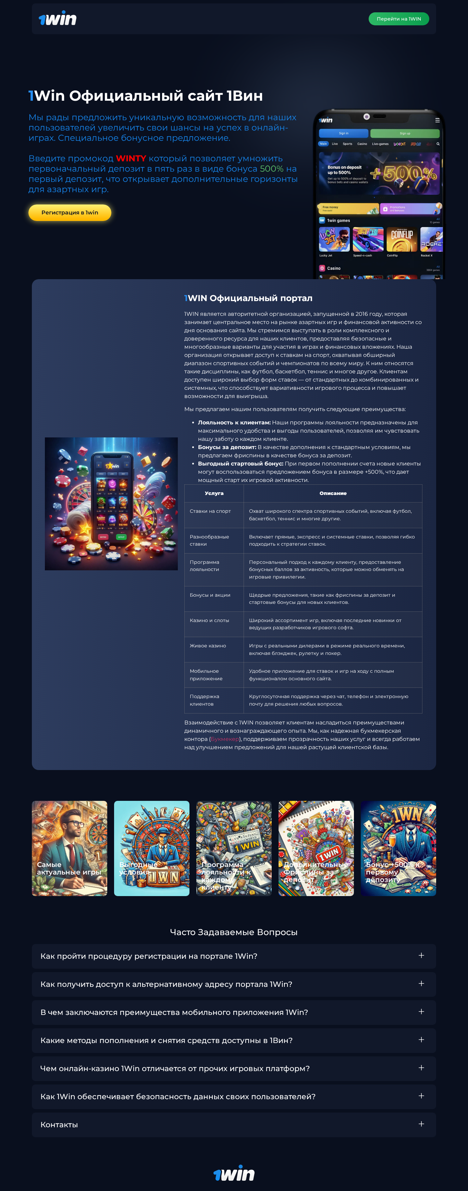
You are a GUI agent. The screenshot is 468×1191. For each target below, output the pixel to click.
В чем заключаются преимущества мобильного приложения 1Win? (174, 1012)
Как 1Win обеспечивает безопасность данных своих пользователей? (178, 1096)
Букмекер (225, 739)
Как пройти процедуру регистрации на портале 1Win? (149, 956)
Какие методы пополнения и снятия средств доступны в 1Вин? (166, 1040)
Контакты (59, 1124)
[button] (234, 956)
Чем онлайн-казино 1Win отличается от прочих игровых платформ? (175, 1068)
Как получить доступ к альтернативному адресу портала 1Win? (166, 984)
